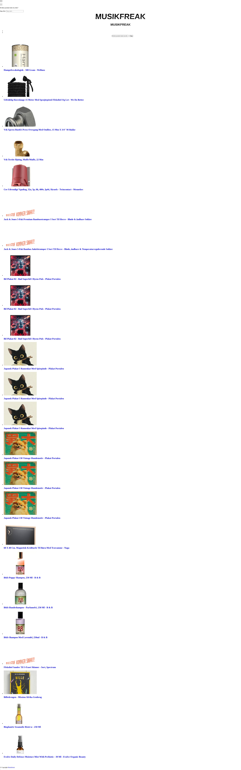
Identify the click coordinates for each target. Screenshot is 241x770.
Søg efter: (3, 11)
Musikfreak (11, 767)
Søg (131, 36)
